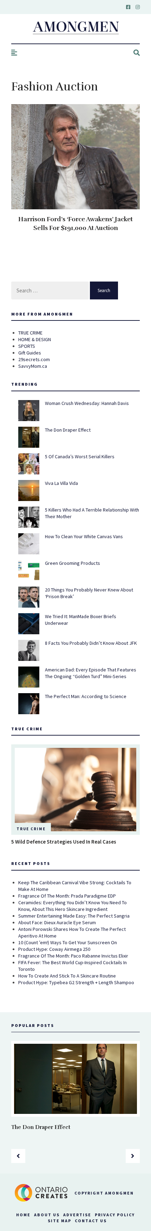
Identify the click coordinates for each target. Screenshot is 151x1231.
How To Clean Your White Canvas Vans (84, 536)
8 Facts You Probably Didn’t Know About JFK (91, 643)
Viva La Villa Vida (61, 483)
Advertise (77, 1214)
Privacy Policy (115, 1214)
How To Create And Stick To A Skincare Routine (67, 976)
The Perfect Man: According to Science (85, 696)
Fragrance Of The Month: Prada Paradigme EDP (67, 896)
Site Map (59, 1220)
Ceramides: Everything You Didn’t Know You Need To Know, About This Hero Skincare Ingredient (72, 905)
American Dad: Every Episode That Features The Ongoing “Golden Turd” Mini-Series (90, 673)
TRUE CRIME (30, 333)
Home (23, 1214)
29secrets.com (34, 359)
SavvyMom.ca (32, 366)
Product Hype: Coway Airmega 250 (54, 949)
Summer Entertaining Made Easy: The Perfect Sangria (74, 916)
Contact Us (91, 1220)
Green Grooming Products (72, 563)
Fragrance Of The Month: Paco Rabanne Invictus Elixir (73, 956)
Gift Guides (29, 353)
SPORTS (26, 346)
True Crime (31, 828)
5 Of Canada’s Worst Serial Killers (79, 456)
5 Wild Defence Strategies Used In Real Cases (63, 841)
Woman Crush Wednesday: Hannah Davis (87, 403)
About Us (47, 1214)
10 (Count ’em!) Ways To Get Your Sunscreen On (67, 942)
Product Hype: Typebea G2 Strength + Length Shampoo (76, 982)
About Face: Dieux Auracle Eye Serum (57, 922)
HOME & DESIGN (34, 339)
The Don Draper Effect (68, 430)
